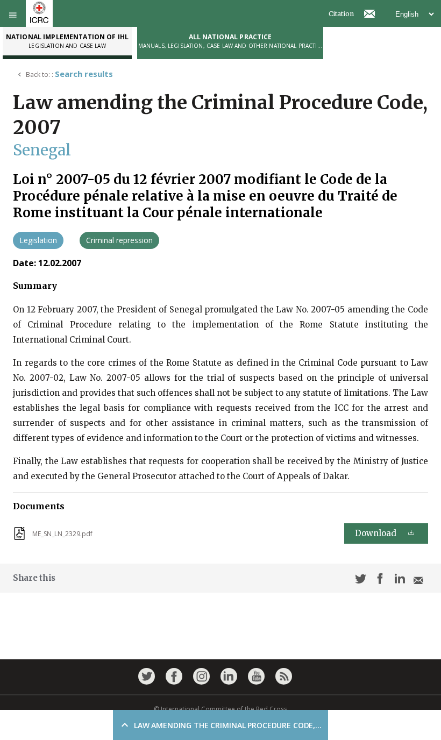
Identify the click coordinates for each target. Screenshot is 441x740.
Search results (84, 73)
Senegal (42, 150)
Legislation (38, 240)
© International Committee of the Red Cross (220, 709)
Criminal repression (119, 240)
